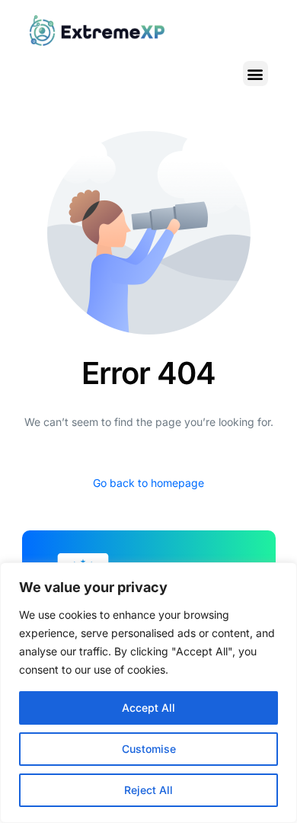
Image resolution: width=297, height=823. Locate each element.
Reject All (148, 789)
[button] (255, 73)
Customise (149, 748)
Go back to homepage (148, 482)
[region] (148, 692)
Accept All (148, 707)
